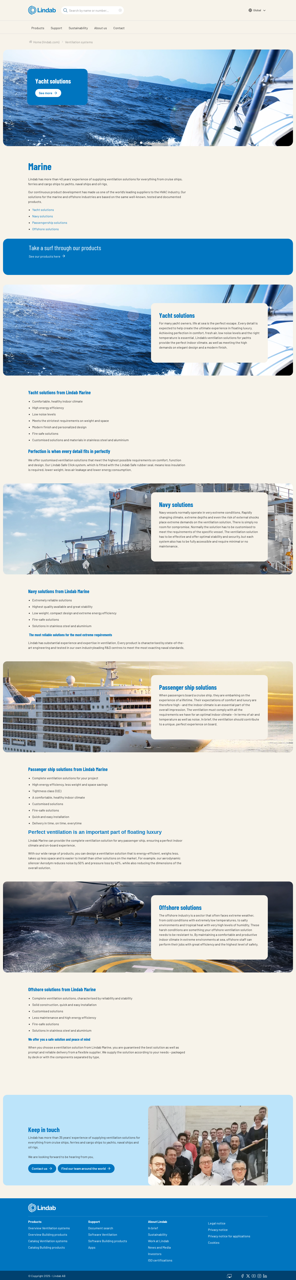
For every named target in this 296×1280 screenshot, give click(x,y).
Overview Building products (47, 1234)
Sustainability (78, 28)
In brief (153, 1228)
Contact (119, 28)
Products (37, 28)
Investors (154, 1254)
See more (45, 93)
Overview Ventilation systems (49, 1228)
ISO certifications (160, 1260)
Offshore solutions (45, 229)
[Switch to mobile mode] (229, 1275)
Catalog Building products (46, 1247)
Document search (100, 1228)
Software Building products (107, 1241)
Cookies (213, 1242)
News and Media (159, 1247)
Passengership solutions (49, 222)
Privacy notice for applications (229, 1236)
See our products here (44, 256)
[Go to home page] (43, 10)
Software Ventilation (102, 1234)
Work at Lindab (158, 1241)
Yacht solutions (43, 210)
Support (56, 28)
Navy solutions (42, 216)
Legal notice (217, 1223)
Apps (91, 1247)
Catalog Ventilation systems (47, 1241)
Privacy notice (218, 1229)
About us (100, 28)
